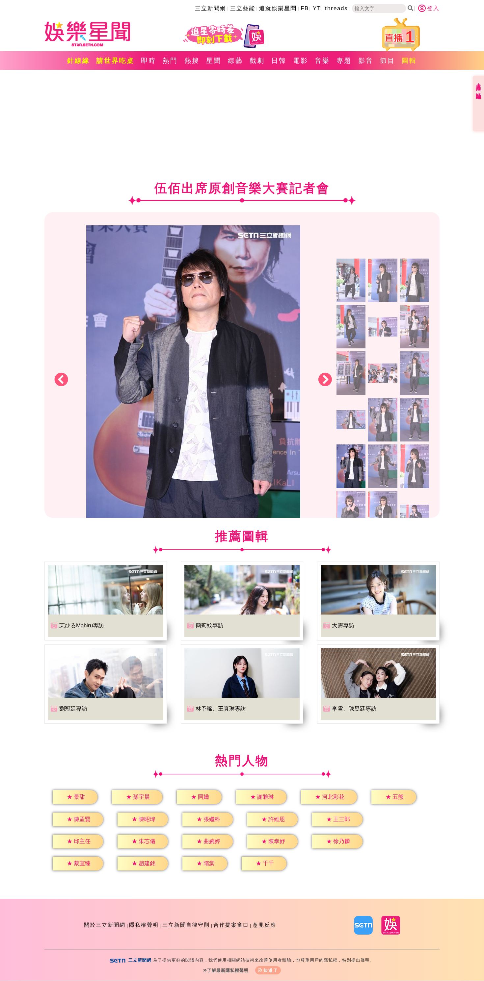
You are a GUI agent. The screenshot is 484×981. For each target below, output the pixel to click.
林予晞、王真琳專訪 (221, 709)
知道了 (270, 970)
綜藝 (235, 60)
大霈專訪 (343, 625)
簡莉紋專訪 (210, 625)
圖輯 (409, 60)
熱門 (170, 60)
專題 (344, 60)
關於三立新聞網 (104, 925)
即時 (148, 60)
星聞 (213, 60)
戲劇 (257, 60)
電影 (300, 60)
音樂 (322, 60)
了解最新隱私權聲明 (228, 970)
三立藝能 (242, 8)
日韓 (278, 60)
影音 (365, 60)
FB (305, 8)
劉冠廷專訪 (73, 709)
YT (317, 8)
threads (336, 8)
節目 (387, 60)
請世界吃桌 (115, 60)
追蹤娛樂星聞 (278, 8)
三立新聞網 (210, 8)
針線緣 (78, 60)
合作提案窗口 (231, 925)
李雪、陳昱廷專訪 (354, 709)
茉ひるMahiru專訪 (81, 625)
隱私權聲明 (144, 925)
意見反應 (264, 925)
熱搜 (192, 60)
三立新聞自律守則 (186, 925)
